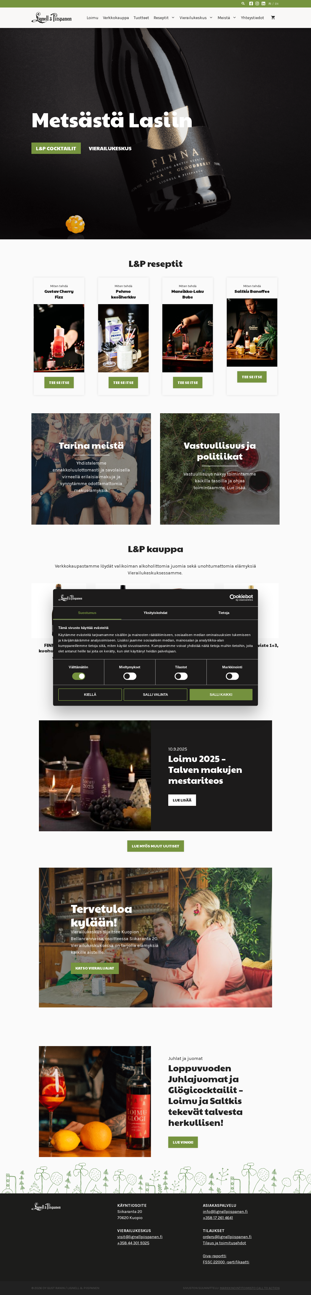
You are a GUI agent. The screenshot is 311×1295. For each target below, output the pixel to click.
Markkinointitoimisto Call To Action (250, 1288)
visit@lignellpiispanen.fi (140, 1236)
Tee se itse (59, 382)
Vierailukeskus (193, 17)
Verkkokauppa (116, 17)
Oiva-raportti (214, 1255)
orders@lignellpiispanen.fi (227, 1236)
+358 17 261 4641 (218, 1217)
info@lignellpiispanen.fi (225, 1211)
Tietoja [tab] (223, 613)
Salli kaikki (221, 694)
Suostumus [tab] (87, 613)
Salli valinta (155, 694)
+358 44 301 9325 (133, 1242)
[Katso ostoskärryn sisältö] (273, 18)
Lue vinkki (183, 1142)
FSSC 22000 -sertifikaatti (226, 1262)
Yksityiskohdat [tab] (155, 613)
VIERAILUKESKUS (110, 148)
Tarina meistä (91, 444)
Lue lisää (182, 800)
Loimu (92, 17)
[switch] (129, 676)
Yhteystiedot (252, 17)
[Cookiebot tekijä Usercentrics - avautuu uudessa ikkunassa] (233, 597)
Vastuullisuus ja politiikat (220, 450)
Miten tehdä (59, 292)
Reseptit (161, 17)
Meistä (224, 17)
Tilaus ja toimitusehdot (224, 1242)
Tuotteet (141, 17)
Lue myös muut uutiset (155, 846)
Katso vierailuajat (94, 968)
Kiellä (90, 694)
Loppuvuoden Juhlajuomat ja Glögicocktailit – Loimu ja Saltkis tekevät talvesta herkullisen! (205, 1094)
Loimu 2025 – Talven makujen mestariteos (205, 769)
